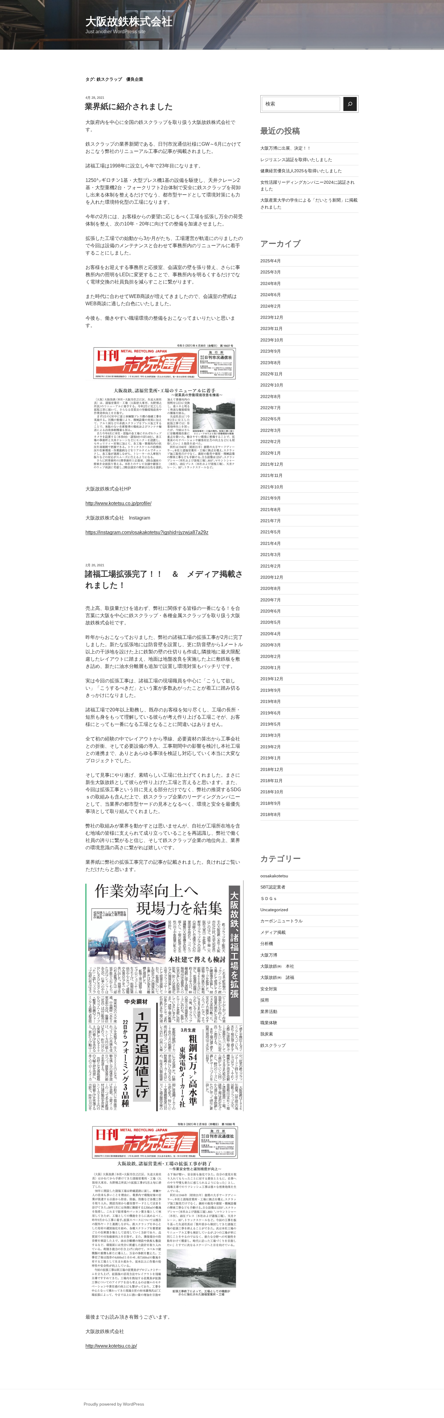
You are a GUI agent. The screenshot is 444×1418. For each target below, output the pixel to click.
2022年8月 (270, 396)
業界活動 (268, 1011)
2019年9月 (270, 690)
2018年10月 (271, 791)
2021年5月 (270, 531)
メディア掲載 (273, 932)
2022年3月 (270, 430)
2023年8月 (270, 362)
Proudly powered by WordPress (114, 1404)
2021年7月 (270, 520)
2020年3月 (270, 645)
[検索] (350, 104)
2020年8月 (270, 588)
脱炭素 (266, 1033)
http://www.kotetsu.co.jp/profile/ (118, 503)
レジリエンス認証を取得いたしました (296, 159)
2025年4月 (270, 260)
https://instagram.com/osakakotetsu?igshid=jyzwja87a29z (146, 532)
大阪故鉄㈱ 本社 (277, 966)
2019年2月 (270, 746)
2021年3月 (270, 554)
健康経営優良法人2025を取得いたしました (301, 170)
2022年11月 (271, 373)
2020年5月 (270, 622)
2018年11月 (271, 780)
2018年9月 (270, 803)
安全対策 (268, 988)
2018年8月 (270, 814)
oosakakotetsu (274, 875)
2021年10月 (271, 486)
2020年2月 (270, 656)
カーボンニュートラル (281, 920)
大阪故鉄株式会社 (128, 21)
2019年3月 (270, 735)
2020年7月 (270, 599)
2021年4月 (270, 543)
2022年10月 (271, 385)
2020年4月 (270, 633)
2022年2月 (270, 441)
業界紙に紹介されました (129, 106)
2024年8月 (270, 283)
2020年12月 (271, 577)
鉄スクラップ (273, 1045)
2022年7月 (270, 407)
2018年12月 (271, 769)
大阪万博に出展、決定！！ (285, 148)
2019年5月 (270, 724)
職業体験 (268, 1022)
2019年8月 (270, 701)
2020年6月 (270, 611)
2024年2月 (270, 306)
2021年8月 (270, 509)
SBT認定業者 (272, 887)
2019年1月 (270, 758)
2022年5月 (270, 418)
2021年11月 (271, 475)
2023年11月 (271, 328)
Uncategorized (274, 909)
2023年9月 (270, 351)
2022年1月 (270, 453)
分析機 (266, 943)
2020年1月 (270, 667)
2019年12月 (271, 678)
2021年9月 (270, 498)
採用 (264, 1000)
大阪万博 (268, 955)
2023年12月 (271, 317)
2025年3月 (270, 272)
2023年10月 (271, 340)
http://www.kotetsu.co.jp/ (111, 1345)
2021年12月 (271, 464)
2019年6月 (270, 713)
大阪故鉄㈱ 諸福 (277, 977)
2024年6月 (270, 294)
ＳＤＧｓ (268, 898)
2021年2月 (270, 566)
